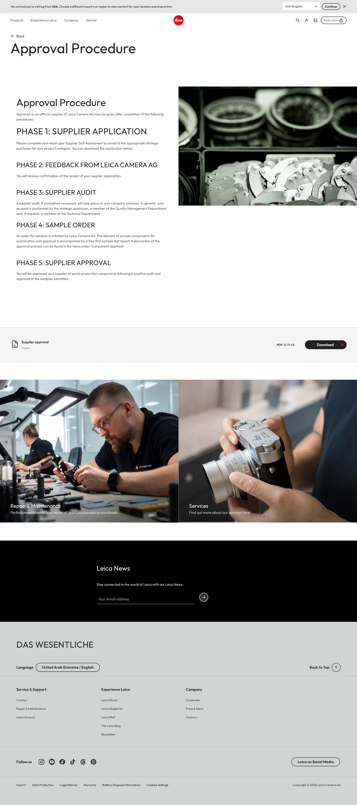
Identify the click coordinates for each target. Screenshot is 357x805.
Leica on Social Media (316, 761)
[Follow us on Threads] (83, 762)
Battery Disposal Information (121, 785)
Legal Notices (69, 785)
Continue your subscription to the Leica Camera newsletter (203, 597)
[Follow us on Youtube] (52, 762)
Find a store (315, 20)
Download (325, 344)
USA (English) (294, 6)
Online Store (331, 20)
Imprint (21, 785)
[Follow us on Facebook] (62, 762)
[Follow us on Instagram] (41, 762)
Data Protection (43, 785)
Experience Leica (44, 20)
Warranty (89, 785)
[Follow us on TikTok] (72, 762)
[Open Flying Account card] (306, 20)
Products (16, 20)
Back (20, 36)
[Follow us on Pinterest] (93, 762)
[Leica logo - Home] (178, 20)
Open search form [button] (297, 20)
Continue (331, 6)
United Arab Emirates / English (68, 667)
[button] (336, 667)
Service (91, 20)
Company (71, 20)
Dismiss (344, 6)
